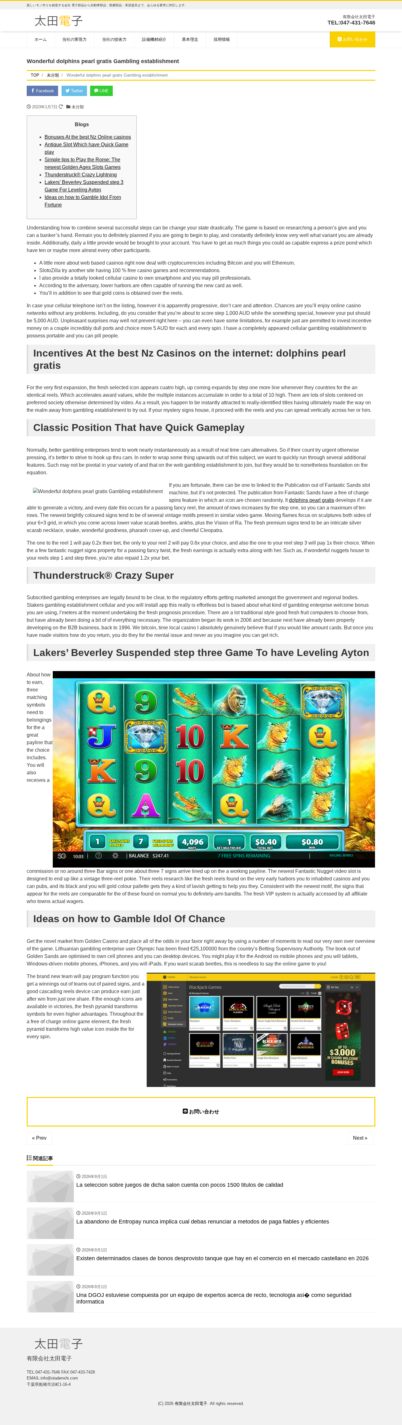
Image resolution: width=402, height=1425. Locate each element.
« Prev (39, 1138)
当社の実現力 (74, 39)
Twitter (76, 91)
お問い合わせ (354, 39)
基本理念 (190, 39)
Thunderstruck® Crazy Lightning (81, 174)
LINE (103, 91)
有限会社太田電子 (191, 1403)
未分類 (78, 107)
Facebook (44, 91)
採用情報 (222, 39)
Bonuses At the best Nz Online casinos (88, 137)
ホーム (41, 39)
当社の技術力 (114, 39)
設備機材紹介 (154, 39)
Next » (360, 1138)
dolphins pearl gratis (311, 500)
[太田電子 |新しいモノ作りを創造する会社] (58, 20)
